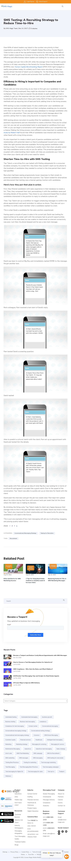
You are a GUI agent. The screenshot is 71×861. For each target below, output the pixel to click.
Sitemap (5, 852)
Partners (61, 797)
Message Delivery (49, 800)
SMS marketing (9, 758)
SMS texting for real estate (55, 758)
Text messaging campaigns (51, 767)
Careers (60, 800)
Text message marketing (48, 762)
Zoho (16, 797)
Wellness (8, 776)
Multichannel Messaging (12, 749)
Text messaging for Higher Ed (14, 771)
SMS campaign (38, 753)
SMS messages (23, 758)
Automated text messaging (29, 717)
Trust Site (31, 854)
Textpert (61, 771)
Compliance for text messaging (14, 726)
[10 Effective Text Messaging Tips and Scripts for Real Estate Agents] (8, 677)
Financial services (25, 740)
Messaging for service (57, 744)
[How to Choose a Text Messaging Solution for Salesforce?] (8, 663)
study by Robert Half (12, 132)
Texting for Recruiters (47, 533)
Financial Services (33, 800)
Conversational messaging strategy (15, 731)
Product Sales (32, 808)
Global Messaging (49, 794)
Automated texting (10, 717)
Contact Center (32, 794)
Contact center (33, 726)
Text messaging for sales (35, 771)
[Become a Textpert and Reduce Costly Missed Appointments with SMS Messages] (8, 657)
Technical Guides (20, 842)
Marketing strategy (21, 744)
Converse (36, 735)
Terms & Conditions (38, 852)
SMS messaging (37, 758)
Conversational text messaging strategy (17, 735)
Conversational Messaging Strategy (25, 533)
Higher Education (32, 811)
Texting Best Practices (12, 762)
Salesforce (28, 749)
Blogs (16, 845)
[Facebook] (59, 831)
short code (8, 753)
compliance (43, 721)
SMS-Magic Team (12, 28)
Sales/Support (43, 1)
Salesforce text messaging (44, 749)
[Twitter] (62, 831)
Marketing (8, 744)
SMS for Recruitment (53, 753)
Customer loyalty (10, 740)
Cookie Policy (25, 852)
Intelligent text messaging (54, 740)
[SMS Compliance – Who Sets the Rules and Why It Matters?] (8, 670)
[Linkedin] (59, 834)
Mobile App (18, 800)
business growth (47, 717)
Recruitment (13, 538)
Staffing (30, 797)
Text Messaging (10, 767)
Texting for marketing (30, 762)
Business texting (10, 721)
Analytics (46, 806)
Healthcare (39, 740)
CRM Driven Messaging (51, 735)
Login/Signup (30, 1)
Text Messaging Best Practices (29, 767)
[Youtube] (66, 831)
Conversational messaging (50, 726)
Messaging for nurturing (39, 744)
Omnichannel (47, 797)
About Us (61, 794)
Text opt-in (51, 771)
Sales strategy (60, 749)
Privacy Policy (14, 852)
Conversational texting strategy (40, 731)
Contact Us (61, 806)
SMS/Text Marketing (23, 753)
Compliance (46, 803)
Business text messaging (27, 721)
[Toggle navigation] (68, 6)
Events (60, 803)
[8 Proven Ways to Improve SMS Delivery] (8, 684)
